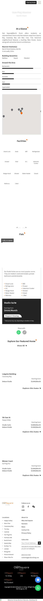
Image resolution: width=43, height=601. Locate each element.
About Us (25, 517)
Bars (3, 71)
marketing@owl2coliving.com (30, 557)
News (23, 527)
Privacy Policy (26, 533)
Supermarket (6, 87)
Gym (3, 82)
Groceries (5, 77)
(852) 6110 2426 (26, 555)
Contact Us (25, 530)
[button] (39, 2)
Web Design (19, 589)
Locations (5, 517)
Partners (24, 524)
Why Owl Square (27, 520)
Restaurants (5, 66)
